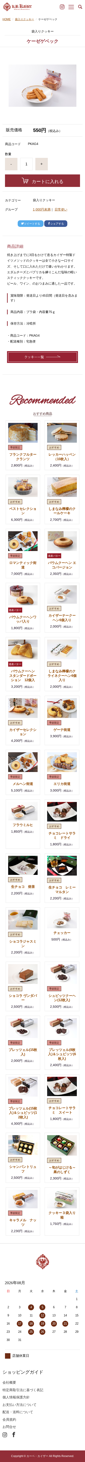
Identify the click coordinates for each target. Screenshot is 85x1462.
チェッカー (61, 933)
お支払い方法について (19, 1405)
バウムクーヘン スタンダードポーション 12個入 (23, 675)
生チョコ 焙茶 (23, 887)
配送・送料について (17, 1412)
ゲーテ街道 (61, 730)
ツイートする (32, 223)
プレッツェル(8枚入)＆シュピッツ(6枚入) (62, 1054)
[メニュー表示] (71, 7)
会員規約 (9, 1419)
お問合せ (9, 1427)
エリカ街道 (61, 784)
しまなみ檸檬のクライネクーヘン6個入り (62, 675)
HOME (6, 19)
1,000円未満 (42, 209)
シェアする (57, 223)
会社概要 (9, 1382)
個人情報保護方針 (16, 1397)
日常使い (61, 209)
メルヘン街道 (23, 784)
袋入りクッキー (24, 19)
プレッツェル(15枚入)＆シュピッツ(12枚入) (23, 1112)
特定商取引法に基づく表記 (22, 1390)
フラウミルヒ (23, 825)
